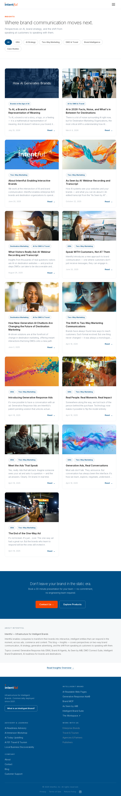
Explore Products (72, 604)
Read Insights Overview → (60, 668)
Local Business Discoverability (19, 747)
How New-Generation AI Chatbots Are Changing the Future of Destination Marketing (30, 326)
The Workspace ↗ (71, 715)
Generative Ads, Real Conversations (87, 465)
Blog (7, 769)
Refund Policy (70, 792)
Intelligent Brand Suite (73, 711)
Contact (8, 764)
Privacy (43, 792)
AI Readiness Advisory (15, 728)
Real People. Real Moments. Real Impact (89, 397)
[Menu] (113, 4)
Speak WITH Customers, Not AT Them (88, 251)
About (7, 759)
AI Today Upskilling (14, 737)
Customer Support (13, 774)
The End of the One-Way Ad (24, 533)
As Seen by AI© (70, 706)
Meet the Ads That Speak (23, 465)
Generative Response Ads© (76, 696)
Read (49, 130)
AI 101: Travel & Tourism (16, 742)
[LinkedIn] (80, 791)
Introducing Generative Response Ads (30, 397)
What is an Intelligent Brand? (21, 708)
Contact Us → (46, 604)
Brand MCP (68, 701)
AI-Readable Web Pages (75, 692)
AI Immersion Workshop (16, 733)
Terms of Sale (55, 792)
